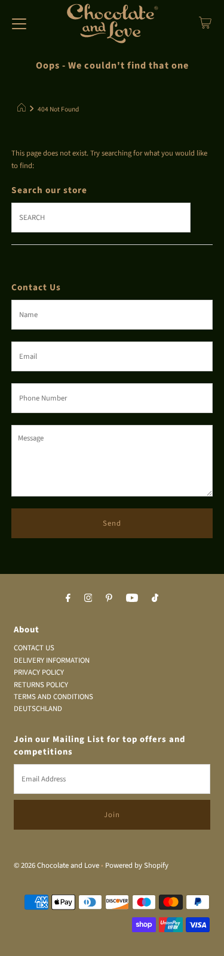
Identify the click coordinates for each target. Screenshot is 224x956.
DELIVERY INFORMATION (52, 660)
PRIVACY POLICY (39, 672)
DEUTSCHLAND (38, 708)
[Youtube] (132, 598)
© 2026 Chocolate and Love (56, 865)
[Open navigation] (19, 23)
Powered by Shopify (136, 865)
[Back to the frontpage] (23, 109)
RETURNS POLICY (41, 684)
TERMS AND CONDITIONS (53, 696)
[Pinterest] (109, 598)
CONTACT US (34, 647)
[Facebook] (68, 598)
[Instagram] (88, 598)
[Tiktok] (155, 598)
